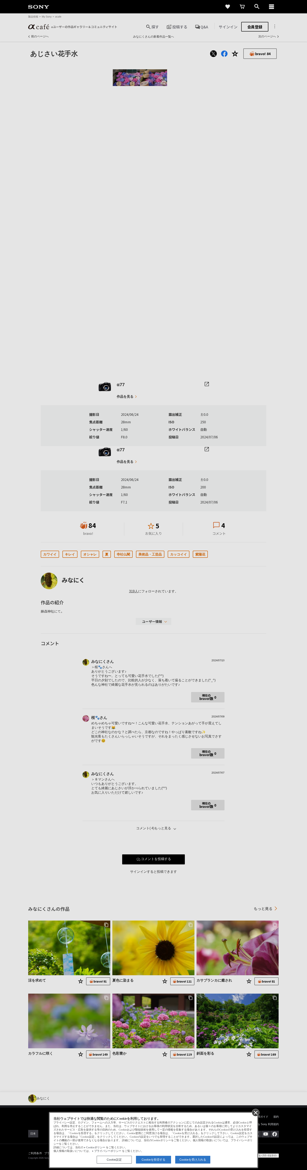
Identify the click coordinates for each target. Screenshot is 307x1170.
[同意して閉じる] (255, 1112)
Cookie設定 (114, 1159)
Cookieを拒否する (153, 1159)
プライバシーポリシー (107, 1151)
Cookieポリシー (95, 1147)
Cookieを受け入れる (192, 1159)
